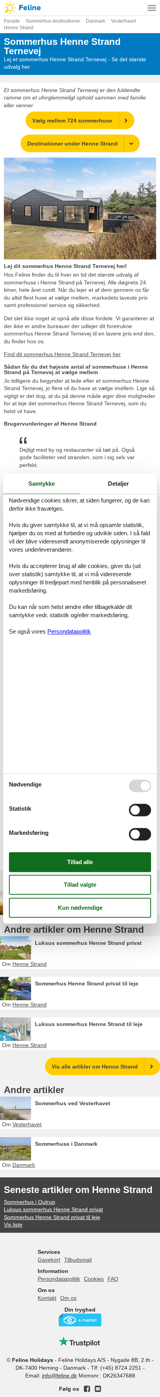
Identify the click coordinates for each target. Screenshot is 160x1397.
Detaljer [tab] (118, 483)
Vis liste (13, 1224)
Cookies (94, 1279)
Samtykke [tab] (41, 483)
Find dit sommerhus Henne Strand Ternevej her (62, 354)
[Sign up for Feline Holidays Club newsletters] (98, 1389)
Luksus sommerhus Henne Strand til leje (89, 1024)
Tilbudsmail (78, 1260)
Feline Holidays (80, 8)
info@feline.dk (59, 1375)
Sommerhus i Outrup (29, 1202)
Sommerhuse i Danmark (66, 1144)
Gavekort (49, 1260)
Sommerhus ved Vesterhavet (72, 1103)
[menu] (152, 8)
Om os (68, 1298)
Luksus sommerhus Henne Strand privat (88, 943)
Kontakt (47, 1298)
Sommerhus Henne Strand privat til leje (86, 983)
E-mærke (80, 1320)
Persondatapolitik (59, 1279)
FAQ (113, 1279)
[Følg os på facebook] (87, 1389)
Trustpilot (80, 1342)
